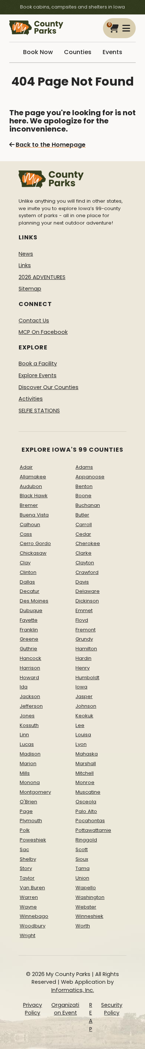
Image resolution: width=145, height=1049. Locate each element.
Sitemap (30, 288)
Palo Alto (86, 811)
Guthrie (28, 648)
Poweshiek (33, 839)
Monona (30, 782)
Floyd (81, 620)
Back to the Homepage (51, 144)
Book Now (38, 52)
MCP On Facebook (43, 332)
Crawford (87, 572)
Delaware (87, 591)
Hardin (83, 658)
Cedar (83, 534)
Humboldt (87, 677)
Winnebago (34, 916)
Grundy (84, 639)
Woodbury (32, 925)
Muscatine (87, 792)
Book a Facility (38, 363)
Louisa (83, 734)
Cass (26, 534)
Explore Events (38, 375)
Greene (29, 639)
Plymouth (31, 820)
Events (112, 52)
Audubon (31, 486)
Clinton (28, 572)
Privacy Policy (32, 1009)
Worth (82, 925)
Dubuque (31, 610)
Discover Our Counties (48, 387)
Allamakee (33, 476)
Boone (83, 495)
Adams (84, 467)
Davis (82, 581)
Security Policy (111, 1009)
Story (26, 868)
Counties (77, 52)
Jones (27, 715)
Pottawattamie (93, 830)
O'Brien (28, 801)
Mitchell (84, 773)
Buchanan (87, 505)
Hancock (30, 658)
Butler (82, 514)
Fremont (85, 629)
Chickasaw (33, 553)
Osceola (85, 801)
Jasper (84, 696)
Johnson (85, 706)
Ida (24, 686)
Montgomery (35, 792)
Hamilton (86, 648)
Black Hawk (34, 495)
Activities (31, 398)
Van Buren (32, 887)
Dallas (27, 581)
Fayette (29, 620)
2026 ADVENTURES (42, 277)
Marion (28, 763)
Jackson (30, 696)
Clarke (83, 553)
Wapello (85, 887)
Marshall (85, 763)
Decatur (29, 591)
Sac (24, 849)
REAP (91, 1017)
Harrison (30, 667)
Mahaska (86, 753)
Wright (27, 935)
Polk (25, 830)
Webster (85, 906)
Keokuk (84, 715)
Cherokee (87, 543)
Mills (25, 773)
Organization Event (65, 1009)
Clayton (84, 562)
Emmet (84, 610)
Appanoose (89, 476)
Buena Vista (34, 514)
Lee (79, 725)
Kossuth (29, 725)
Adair (26, 467)
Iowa (81, 686)
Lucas (27, 744)
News (26, 254)
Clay (25, 562)
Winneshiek (89, 916)
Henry (82, 667)
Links (25, 265)
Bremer (29, 505)
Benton (84, 486)
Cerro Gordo (35, 543)
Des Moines (34, 600)
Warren (29, 897)
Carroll (83, 524)
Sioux (81, 859)
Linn (24, 734)
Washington (89, 897)
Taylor (27, 878)
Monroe (84, 782)
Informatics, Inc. (72, 990)
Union (82, 878)
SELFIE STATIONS (39, 410)
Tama (82, 868)
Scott (81, 849)
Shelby (28, 859)
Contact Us (34, 320)
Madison (30, 753)
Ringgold (86, 839)
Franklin (29, 629)
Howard (29, 677)
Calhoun (30, 524)
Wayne (28, 906)
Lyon (81, 744)
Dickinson (87, 600)
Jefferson (31, 706)
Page (26, 811)
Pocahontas (90, 820)
